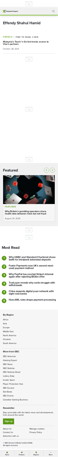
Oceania (7, 339)
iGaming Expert (10, 360)
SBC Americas (9, 356)
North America (9, 335)
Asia (5, 323)
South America (9, 343)
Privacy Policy (36, 432)
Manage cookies (37, 428)
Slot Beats (7, 391)
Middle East (8, 331)
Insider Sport (9, 380)
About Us (7, 428)
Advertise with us (11, 436)
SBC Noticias (9, 368)
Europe (6, 327)
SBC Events (8, 395)
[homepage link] (10, 11)
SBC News (8, 364)
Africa (5, 319)
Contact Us (8, 432)
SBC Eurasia (8, 388)
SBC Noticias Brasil (11, 372)
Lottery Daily (8, 376)
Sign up (8, 421)
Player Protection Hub (13, 384)
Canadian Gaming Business (15, 399)
